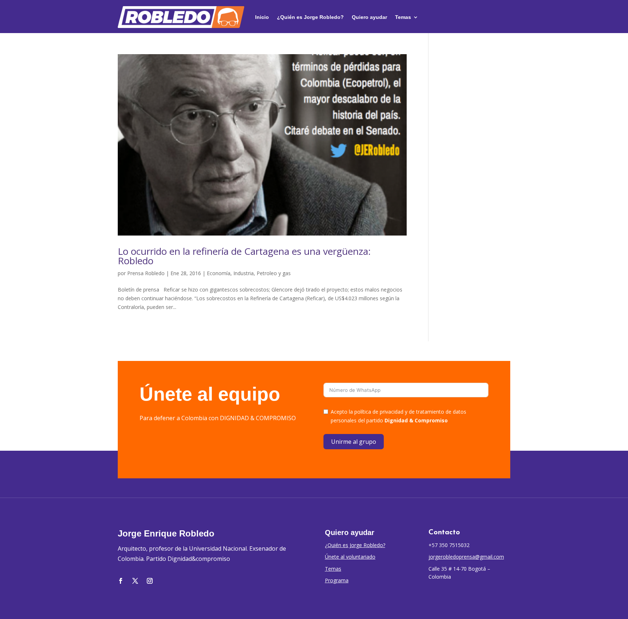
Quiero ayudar (369, 17)
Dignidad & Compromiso (416, 420)
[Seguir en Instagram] (150, 581)
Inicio (262, 17)
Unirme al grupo (353, 442)
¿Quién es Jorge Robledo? (310, 17)
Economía (218, 273)
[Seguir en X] (135, 581)
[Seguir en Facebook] (120, 581)
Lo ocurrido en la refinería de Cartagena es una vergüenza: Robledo (244, 256)
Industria (243, 273)
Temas (403, 17)
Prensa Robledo (146, 273)
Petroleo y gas (274, 273)
